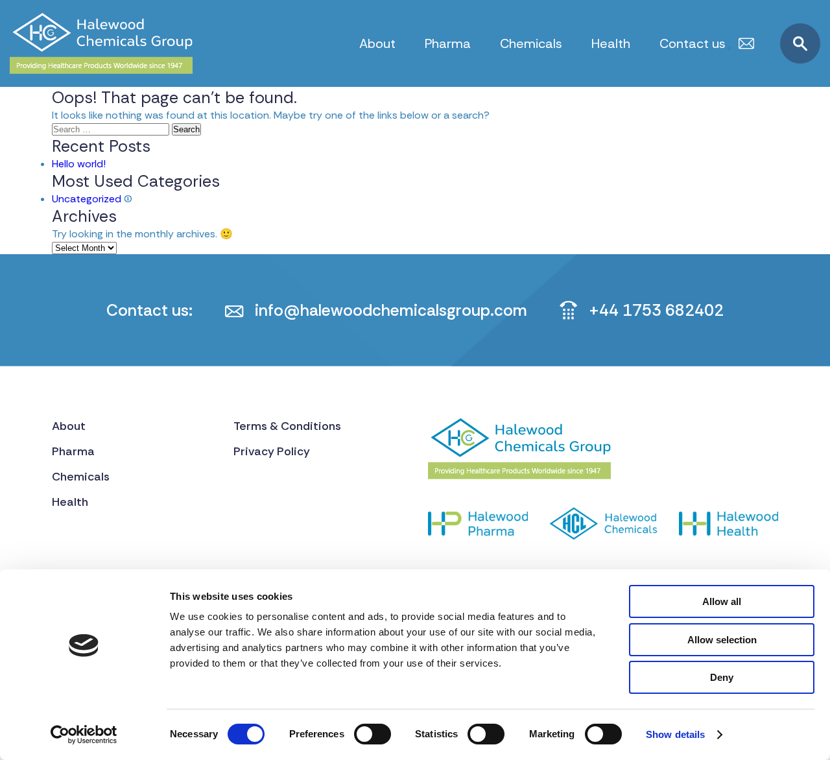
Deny (721, 677)
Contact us (692, 43)
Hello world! (79, 164)
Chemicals (531, 43)
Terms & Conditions (287, 426)
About (377, 43)
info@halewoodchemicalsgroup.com (391, 310)
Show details (675, 734)
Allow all (721, 601)
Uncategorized (86, 199)
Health (610, 43)
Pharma (448, 43)
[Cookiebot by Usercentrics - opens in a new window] (84, 734)
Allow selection (722, 639)
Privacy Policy (271, 451)
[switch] (372, 734)
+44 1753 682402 (656, 310)
